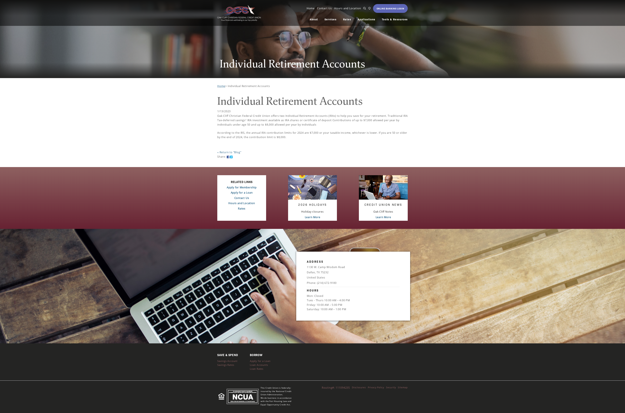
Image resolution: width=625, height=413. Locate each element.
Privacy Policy (376, 387)
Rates (347, 19)
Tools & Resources (395, 19)
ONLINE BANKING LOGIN (390, 8)
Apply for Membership (242, 187)
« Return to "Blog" (229, 152)
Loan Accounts (259, 364)
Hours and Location (347, 8)
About (314, 19)
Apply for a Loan (242, 192)
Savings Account (227, 361)
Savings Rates (225, 364)
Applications (366, 19)
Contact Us (324, 8)
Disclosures (359, 387)
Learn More (312, 217)
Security (391, 387)
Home (311, 8)
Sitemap (403, 387)
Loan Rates (256, 368)
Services (331, 19)
